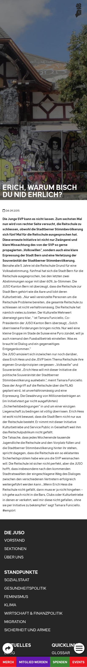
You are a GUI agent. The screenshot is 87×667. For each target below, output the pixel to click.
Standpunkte (21, 572)
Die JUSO (14, 532)
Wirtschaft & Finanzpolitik (33, 613)
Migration (15, 622)
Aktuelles (17, 645)
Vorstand (14, 540)
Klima (10, 605)
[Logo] (78, 10)
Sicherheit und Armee (27, 630)
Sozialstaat (16, 580)
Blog (9, 653)
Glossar (61, 653)
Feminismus (16, 597)
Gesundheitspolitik (25, 588)
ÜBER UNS (13, 557)
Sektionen (15, 549)
